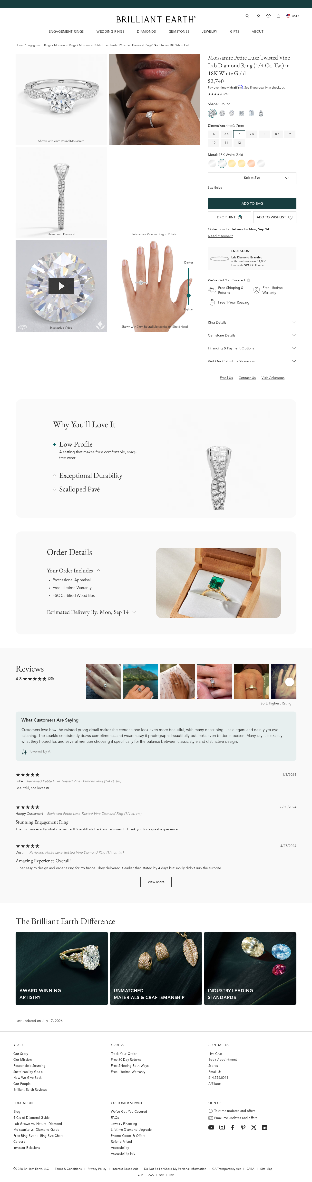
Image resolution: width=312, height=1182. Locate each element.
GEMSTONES (179, 31)
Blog (16, 1111)
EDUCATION (23, 1103)
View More (156, 882)
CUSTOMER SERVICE (127, 1103)
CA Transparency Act (226, 1169)
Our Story (20, 1054)
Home (20, 45)
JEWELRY (209, 31)
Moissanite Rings (65, 45)
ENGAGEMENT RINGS (66, 31)
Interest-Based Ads (125, 1169)
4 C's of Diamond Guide (31, 1118)
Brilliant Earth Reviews (30, 1089)
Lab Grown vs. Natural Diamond (37, 1124)
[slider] (189, 295)
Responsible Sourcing (29, 1066)
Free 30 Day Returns (126, 1059)
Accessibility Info (123, 1153)
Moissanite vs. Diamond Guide (36, 1129)
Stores (213, 1066)
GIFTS (234, 31)
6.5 (226, 134)
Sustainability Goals (28, 1072)
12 (239, 143)
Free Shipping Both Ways (130, 1066)
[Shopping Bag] (278, 16)
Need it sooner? (220, 236)
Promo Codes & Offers (128, 1136)
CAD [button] (151, 1175)
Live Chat (215, 1054)
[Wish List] (268, 16)
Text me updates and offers (235, 1111)
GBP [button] (161, 1175)
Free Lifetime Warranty (72, 588)
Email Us (214, 1072)
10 (213, 143)
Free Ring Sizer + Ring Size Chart (38, 1136)
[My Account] (258, 16)
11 (226, 143)
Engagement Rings (39, 45)
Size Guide (215, 187)
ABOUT (257, 31)
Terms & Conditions (68, 1169)
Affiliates (215, 1084)
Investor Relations (26, 1148)
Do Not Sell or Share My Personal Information (175, 1169)
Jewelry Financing (124, 1124)
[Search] (246, 16)
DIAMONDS (146, 31)
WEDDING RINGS (110, 31)
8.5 (277, 134)
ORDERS (117, 1045)
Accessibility (120, 1148)
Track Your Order (124, 1054)
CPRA (250, 1169)
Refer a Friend (121, 1141)
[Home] (156, 19)
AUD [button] (140, 1175)
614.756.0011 (218, 1078)
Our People (22, 1084)
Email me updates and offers (235, 1118)
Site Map (266, 1169)
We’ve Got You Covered (129, 1111)
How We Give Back (27, 1078)
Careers (19, 1141)
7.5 (252, 134)
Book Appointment (222, 1059)
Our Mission (22, 1059)
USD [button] (171, 1175)
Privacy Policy (97, 1169)
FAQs (115, 1118)
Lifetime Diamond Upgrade (131, 1129)
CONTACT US (218, 1045)
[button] (252, 322)
